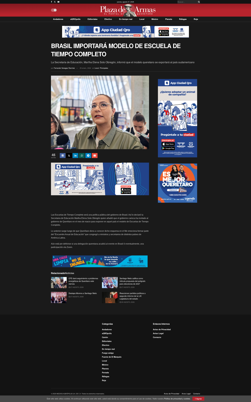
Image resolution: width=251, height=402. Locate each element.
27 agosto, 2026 (77, 287)
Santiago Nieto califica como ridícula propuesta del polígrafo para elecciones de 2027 (132, 281)
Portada (105, 372)
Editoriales (92, 19)
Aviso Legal (158, 333)
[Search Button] (198, 2)
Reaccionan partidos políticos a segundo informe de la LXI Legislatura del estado (133, 296)
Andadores (58, 19)
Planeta (168, 19)
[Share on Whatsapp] (82, 155)
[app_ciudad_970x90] (125, 31)
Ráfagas (183, 19)
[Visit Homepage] (128, 10)
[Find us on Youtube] (58, 2)
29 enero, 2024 (85, 68)
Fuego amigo (108, 353)
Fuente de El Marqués (111, 357)
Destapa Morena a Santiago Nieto (83, 293)
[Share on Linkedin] (75, 155)
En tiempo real (125, 19)
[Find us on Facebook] (51, 2)
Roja (196, 19)
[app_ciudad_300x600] (177, 117)
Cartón (105, 337)
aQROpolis (75, 19)
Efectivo (108, 19)
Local (141, 19)
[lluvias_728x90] (100, 261)
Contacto (157, 337)
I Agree (198, 398)
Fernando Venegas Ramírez (64, 68)
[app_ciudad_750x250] (100, 178)
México (155, 19)
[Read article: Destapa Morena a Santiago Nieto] (59, 297)
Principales (104, 68)
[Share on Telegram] (88, 155)
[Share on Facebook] (62, 155)
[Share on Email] (95, 155)
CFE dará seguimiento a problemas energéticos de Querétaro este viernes (83, 281)
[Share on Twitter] (69, 155)
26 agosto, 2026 (128, 302)
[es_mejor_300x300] (177, 182)
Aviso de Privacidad (162, 329)
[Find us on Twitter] (55, 2)
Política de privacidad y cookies (177, 398)
